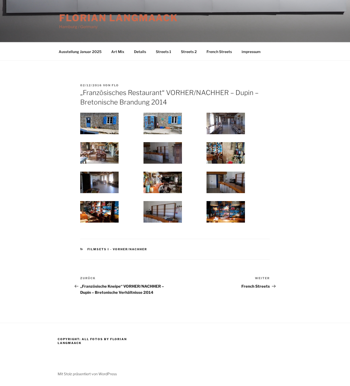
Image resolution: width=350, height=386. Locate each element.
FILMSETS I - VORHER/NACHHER (117, 249)
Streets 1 (163, 51)
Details (140, 51)
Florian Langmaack (118, 18)
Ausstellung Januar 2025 (80, 51)
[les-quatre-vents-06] (226, 153)
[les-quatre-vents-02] (162, 123)
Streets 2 (189, 51)
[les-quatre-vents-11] (162, 212)
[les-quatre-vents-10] (99, 212)
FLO (115, 85)
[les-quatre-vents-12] (226, 212)
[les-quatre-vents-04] (99, 153)
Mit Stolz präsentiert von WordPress (87, 374)
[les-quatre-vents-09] (226, 182)
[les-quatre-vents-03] (226, 123)
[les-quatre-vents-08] (162, 182)
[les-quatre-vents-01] (99, 123)
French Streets (219, 51)
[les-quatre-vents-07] (99, 182)
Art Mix (117, 51)
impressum (251, 51)
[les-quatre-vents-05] (162, 153)
